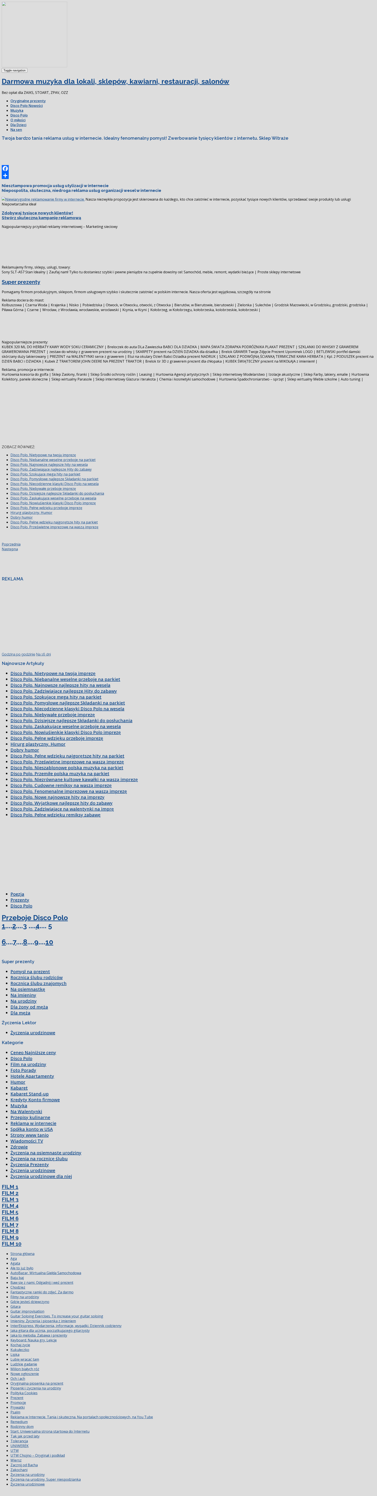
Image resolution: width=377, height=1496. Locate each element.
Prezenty (19, 900)
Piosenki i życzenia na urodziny (35, 1388)
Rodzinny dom (22, 1426)
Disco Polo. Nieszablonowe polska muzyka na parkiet (66, 768)
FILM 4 (10, 1206)
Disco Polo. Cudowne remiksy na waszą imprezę (61, 785)
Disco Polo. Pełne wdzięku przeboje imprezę (46, 507)
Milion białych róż (24, 1369)
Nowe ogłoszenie (24, 1373)
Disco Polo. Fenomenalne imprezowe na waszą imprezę (68, 791)
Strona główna (22, 1253)
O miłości (18, 120)
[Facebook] (188, 168)
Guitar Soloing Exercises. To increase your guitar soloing (56, 1316)
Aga (13, 1258)
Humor (17, 1082)
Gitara (15, 1306)
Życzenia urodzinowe (32, 1033)
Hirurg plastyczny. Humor (31, 512)
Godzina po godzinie (18, 654)
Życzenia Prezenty (29, 1164)
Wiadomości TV (26, 1141)
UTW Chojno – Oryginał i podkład (37, 1455)
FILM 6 (10, 1218)
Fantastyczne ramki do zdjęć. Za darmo (42, 1292)
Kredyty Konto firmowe (35, 1100)
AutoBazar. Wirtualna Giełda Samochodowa (45, 1272)
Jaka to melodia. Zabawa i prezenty (38, 1335)
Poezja (17, 894)
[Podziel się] (188, 175)
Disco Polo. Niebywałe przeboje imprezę (43, 488)
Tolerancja (19, 1441)
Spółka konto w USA (31, 1129)
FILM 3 (10, 1199)
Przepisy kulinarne (30, 1117)
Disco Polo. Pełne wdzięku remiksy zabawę (55, 815)
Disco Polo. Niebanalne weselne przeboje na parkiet (53, 459)
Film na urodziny (28, 1064)
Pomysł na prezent (30, 971)
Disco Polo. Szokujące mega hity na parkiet (45, 474)
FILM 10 (11, 1244)
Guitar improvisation (27, 1311)
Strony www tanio (29, 1135)
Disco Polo (19, 115)
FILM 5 (10, 1212)
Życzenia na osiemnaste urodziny (45, 1153)
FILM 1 (10, 1187)
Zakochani (18, 1469)
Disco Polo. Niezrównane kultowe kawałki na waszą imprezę (74, 779)
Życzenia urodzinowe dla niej (41, 1176)
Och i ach (17, 1378)
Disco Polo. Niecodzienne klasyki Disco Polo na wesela (54, 483)
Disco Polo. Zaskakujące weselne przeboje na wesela (53, 498)
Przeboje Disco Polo (35, 918)
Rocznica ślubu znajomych (38, 983)
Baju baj (17, 1277)
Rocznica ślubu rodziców (36, 977)
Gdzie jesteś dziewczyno (29, 1301)
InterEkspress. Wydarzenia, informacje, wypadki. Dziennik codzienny (66, 1325)
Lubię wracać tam (24, 1359)
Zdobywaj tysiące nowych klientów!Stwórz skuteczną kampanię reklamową (41, 215)
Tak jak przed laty (24, 1436)
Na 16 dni (43, 654)
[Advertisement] (81, 154)
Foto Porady (23, 1070)
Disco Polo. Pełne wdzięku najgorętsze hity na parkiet (54, 522)
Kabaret (19, 1088)
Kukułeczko (19, 1349)
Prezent (16, 1397)
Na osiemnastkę (27, 989)
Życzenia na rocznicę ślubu (39, 1159)
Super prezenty (21, 282)
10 (49, 942)
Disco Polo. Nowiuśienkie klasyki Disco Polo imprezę (53, 503)
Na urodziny (23, 1001)
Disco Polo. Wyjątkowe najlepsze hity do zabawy (61, 803)
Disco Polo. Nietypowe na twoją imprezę (43, 455)
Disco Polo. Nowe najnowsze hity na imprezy (57, 797)
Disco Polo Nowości (26, 105)
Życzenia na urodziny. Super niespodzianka (45, 1479)
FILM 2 (10, 1193)
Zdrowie (19, 1147)
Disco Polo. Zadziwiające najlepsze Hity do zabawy (51, 469)
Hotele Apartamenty (32, 1076)
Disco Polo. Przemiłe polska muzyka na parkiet (59, 773)
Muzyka (16, 110)
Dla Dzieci (18, 124)
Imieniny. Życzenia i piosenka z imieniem (43, 1321)
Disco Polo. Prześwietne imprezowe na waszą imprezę (54, 527)
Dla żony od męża (29, 1007)
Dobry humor (21, 517)
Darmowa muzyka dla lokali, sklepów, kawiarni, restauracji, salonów (115, 81)
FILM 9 (10, 1237)
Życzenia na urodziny (27, 1474)
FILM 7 (10, 1225)
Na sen (16, 129)
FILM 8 (10, 1231)
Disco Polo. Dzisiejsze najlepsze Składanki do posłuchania (57, 493)
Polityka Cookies (24, 1393)
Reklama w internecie (33, 1123)
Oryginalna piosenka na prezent (36, 1383)
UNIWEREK (19, 1445)
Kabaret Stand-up (29, 1094)
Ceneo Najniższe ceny (33, 1052)
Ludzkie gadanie (23, 1364)
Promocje (18, 1402)
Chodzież (17, 1287)
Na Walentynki (26, 1111)
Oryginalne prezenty (28, 100)
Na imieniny (23, 995)
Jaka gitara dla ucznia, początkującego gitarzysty (50, 1330)
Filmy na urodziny (24, 1297)
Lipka (14, 1354)
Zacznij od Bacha (24, 1465)
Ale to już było (21, 1268)
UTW (14, 1450)
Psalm (15, 1412)
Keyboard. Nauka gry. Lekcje (33, 1340)
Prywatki (17, 1407)
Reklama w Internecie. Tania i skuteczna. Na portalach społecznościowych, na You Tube (81, 1417)
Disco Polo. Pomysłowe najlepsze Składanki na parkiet (54, 479)
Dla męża (20, 1013)
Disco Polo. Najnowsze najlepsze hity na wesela (49, 464)
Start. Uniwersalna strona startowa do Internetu (49, 1431)
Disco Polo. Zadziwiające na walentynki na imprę (62, 809)
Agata (15, 1263)
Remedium (19, 1421)
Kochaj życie (20, 1345)
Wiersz (16, 1460)
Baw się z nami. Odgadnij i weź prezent (41, 1282)
